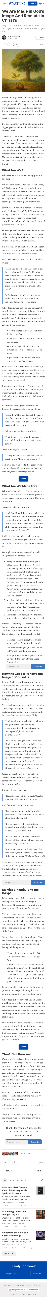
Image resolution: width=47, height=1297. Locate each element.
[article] (23, 1196)
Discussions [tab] (21, 1180)
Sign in (41, 3)
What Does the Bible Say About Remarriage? (15, 1234)
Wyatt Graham (14, 36)
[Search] (42, 1180)
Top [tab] (5, 1180)
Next (39, 1171)
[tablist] (14, 1180)
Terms (28, 1285)
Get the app (33, 1290)
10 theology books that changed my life (14, 1213)
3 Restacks (30, 1153)
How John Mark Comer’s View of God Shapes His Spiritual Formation (14, 1190)
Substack (13, 1294)
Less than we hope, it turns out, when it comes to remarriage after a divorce (17, 1240)
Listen (41, 37)
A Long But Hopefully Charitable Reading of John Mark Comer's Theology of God (16, 1197)
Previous (9, 1171)
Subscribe (32, 3)
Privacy (22, 1285)
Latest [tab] (11, 1180)
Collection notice (37, 1285)
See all (7, 1253)
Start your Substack (18, 1290)
